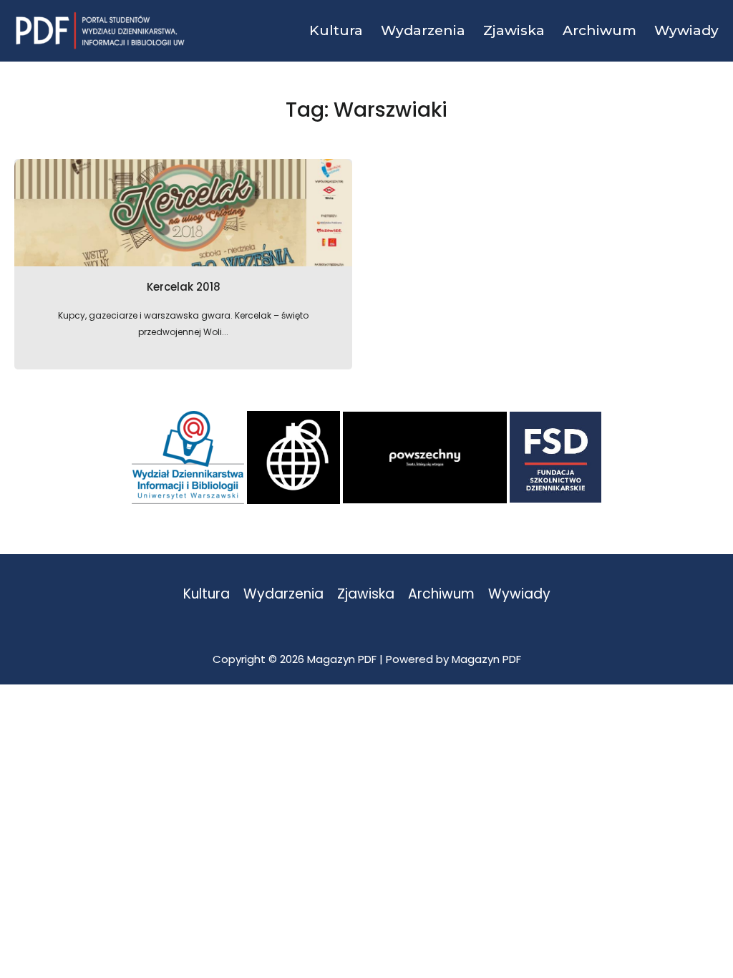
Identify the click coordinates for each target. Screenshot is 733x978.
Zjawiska (365, 594)
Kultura (206, 594)
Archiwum (441, 594)
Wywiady (519, 594)
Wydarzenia (283, 594)
